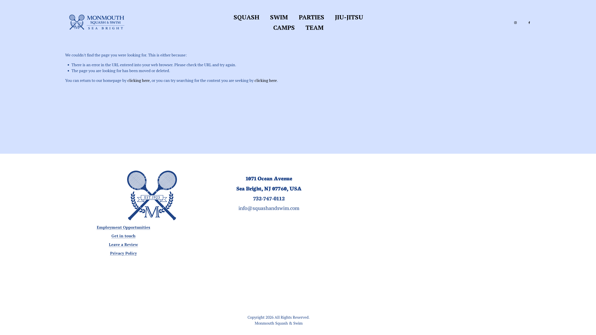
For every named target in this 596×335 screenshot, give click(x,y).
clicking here (138, 80)
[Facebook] (529, 22)
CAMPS (284, 27)
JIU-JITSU (349, 17)
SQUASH (246, 17)
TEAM (315, 27)
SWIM (279, 17)
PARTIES (311, 17)
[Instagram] (515, 22)
